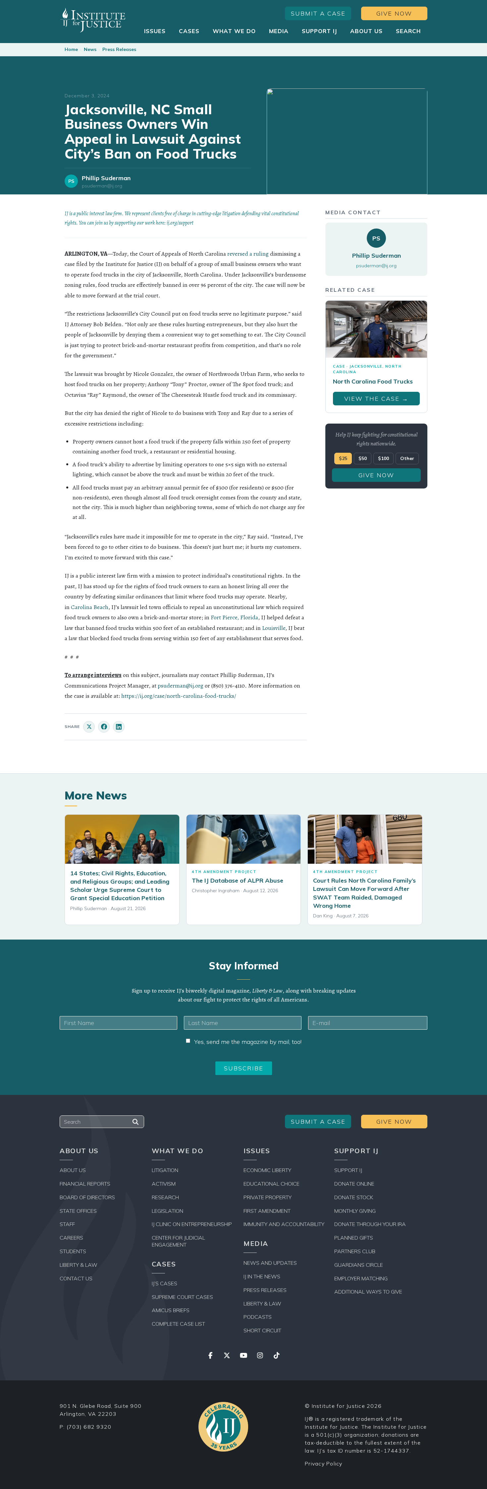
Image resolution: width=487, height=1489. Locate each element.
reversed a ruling (248, 254)
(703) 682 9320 (89, 1426)
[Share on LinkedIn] (119, 727)
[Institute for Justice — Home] (93, 20)
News (90, 49)
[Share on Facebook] (104, 727)
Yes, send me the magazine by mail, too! (247, 1042)
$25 (343, 458)
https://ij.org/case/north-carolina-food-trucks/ (178, 696)
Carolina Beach (89, 607)
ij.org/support (180, 223)
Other (407, 458)
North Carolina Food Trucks (373, 381)
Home (71, 49)
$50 (362, 458)
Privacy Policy (324, 1463)
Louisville (273, 628)
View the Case (376, 398)
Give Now (394, 13)
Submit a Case (318, 13)
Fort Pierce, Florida (234, 617)
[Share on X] (89, 727)
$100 (383, 458)
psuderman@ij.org (102, 186)
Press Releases (119, 49)
